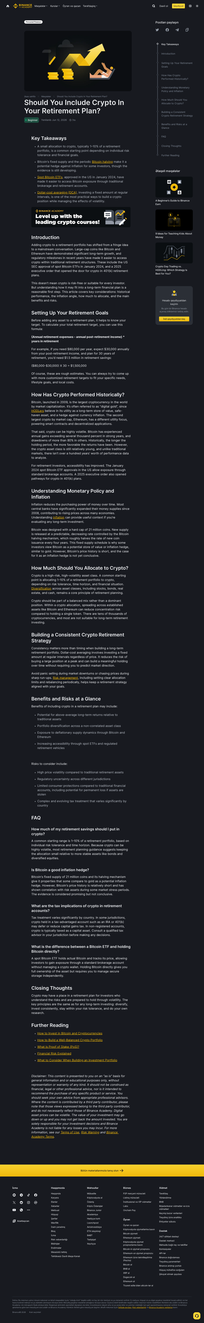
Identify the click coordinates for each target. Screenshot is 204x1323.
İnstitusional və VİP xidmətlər (137, 1202)
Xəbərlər (55, 1206)
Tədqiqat (91, 1239)
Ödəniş (90, 1202)
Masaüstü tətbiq (59, 1252)
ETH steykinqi (94, 1231)
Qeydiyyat (178, 6)
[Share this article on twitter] (157, 30)
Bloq (53, 1231)
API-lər (162, 1253)
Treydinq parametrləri (169, 1261)
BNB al (126, 1268)
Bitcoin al (127, 1264)
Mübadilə (91, 1193)
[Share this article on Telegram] (177, 30)
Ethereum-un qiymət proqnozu (138, 1253)
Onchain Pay (129, 1210)
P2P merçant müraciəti (134, 1193)
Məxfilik (55, 1222)
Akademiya (92, 1214)
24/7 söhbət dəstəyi (169, 1236)
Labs (125, 1206)
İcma (53, 1235)
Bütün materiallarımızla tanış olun (100, 1170)
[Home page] (22, 6)
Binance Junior (94, 1210)
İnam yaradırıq (58, 1227)
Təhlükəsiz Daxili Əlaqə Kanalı (65, 1256)
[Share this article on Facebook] (167, 30)
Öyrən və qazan (131, 1225)
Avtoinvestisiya (94, 1227)
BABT (89, 1235)
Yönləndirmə (165, 1197)
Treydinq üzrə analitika (170, 1217)
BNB (161, 1202)
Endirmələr (56, 1248)
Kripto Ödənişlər (95, 1206)
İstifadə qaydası (124, 1307)
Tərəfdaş (163, 1193)
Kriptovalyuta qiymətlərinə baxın (139, 1229)
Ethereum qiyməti (131, 1237)
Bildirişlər (55, 1243)
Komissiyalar (165, 1249)
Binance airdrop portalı (170, 1265)
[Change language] (190, 6)
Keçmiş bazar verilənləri (170, 1213)
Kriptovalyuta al (94, 1197)
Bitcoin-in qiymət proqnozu (136, 1249)
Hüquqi (54, 1214)
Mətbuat (55, 1210)
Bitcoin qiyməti (130, 1233)
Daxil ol (163, 5)
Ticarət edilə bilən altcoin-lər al (138, 1285)
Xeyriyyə (91, 1243)
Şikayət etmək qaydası (170, 1274)
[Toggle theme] (197, 6)
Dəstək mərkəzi (166, 1240)
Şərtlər (54, 1218)
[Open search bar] (152, 6)
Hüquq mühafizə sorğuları (171, 1270)
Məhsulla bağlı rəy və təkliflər (173, 1245)
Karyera (55, 1197)
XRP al (126, 1273)
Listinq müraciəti (131, 1197)
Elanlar (54, 1202)
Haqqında (56, 1193)
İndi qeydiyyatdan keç (174, 319)
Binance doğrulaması (169, 1257)
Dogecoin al (129, 1277)
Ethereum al (129, 1281)
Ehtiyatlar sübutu (167, 1221)
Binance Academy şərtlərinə (160, 1307)
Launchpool (92, 1222)
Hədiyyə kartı (93, 1218)
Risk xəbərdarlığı (59, 1239)
